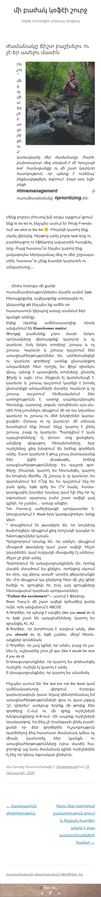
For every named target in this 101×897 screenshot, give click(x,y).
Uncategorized (67, 767)
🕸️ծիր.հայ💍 (50, 888)
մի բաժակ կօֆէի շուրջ (50, 10)
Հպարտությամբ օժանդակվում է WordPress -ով (44, 874)
